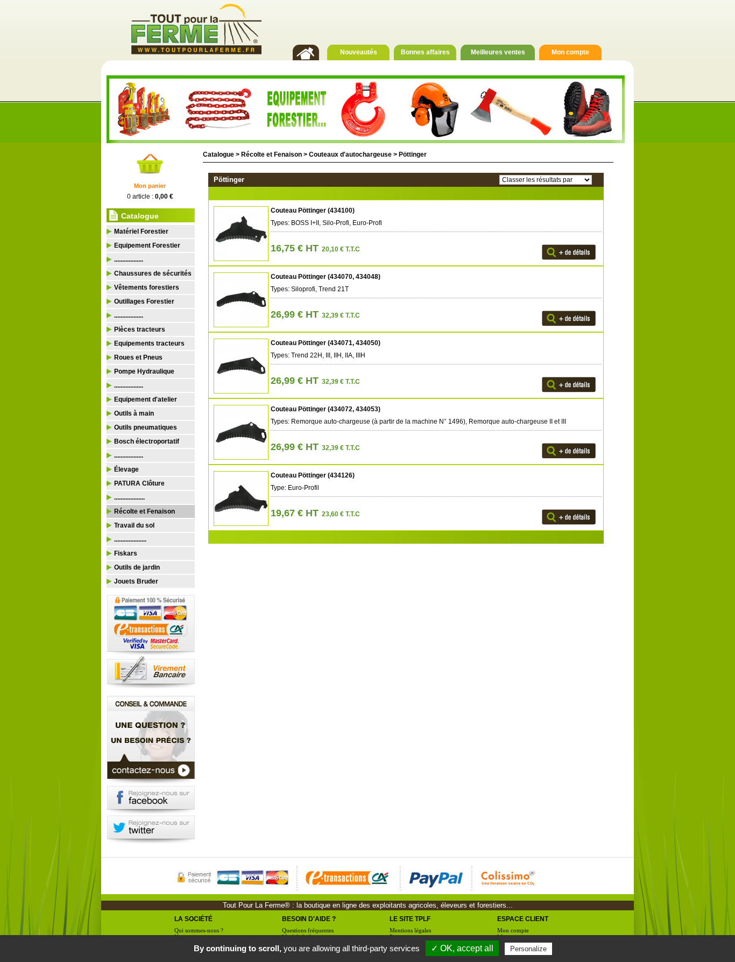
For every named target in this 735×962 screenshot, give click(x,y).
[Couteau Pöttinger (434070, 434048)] (239, 325)
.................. (128, 259)
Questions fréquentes (308, 930)
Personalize (528, 949)
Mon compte (570, 52)
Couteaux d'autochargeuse (350, 154)
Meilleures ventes (498, 52)
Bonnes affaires (425, 52)
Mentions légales (410, 930)
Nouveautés (358, 52)
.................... (130, 539)
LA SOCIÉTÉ (193, 919)
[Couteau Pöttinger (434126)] (239, 524)
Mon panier (150, 185)
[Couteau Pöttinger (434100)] (239, 259)
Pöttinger (413, 154)
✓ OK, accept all (462, 948)
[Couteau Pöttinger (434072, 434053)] (239, 457)
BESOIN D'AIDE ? (309, 919)
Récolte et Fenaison (271, 154)
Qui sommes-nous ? (198, 930)
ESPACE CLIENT (522, 919)
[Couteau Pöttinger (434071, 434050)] (239, 391)
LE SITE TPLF (410, 919)
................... (129, 497)
